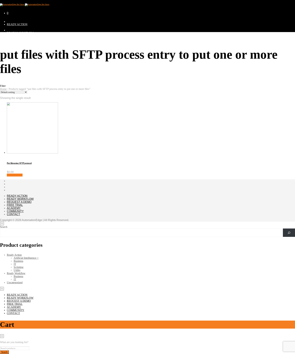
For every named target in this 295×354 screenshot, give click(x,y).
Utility (17, 270)
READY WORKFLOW (20, 32)
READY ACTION (17, 24)
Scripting (18, 267)
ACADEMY (14, 208)
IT (15, 264)
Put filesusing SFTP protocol (19, 163)
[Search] (289, 232)
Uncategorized (15, 282)
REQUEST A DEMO (19, 41)
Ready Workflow (16, 273)
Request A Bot (15, 175)
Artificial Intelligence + (26, 257)
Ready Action (14, 254)
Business (18, 261)
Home (3, 88)
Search (3, 226)
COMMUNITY (15, 211)
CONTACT (13, 214)
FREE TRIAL (15, 205)
